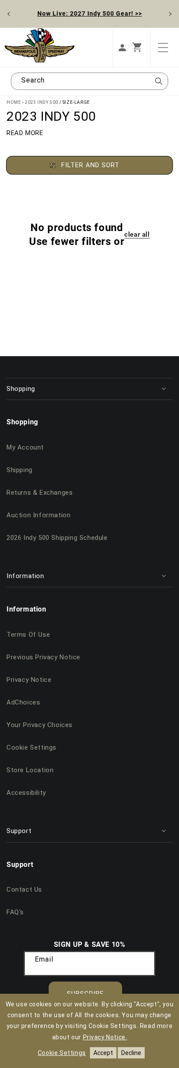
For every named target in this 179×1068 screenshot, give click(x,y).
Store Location (30, 770)
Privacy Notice (29, 680)
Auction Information (38, 515)
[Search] (158, 83)
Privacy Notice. (105, 1037)
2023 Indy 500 (41, 102)
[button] (141, 47)
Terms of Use (28, 634)
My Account (25, 447)
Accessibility (26, 793)
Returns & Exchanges (40, 492)
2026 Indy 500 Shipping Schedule (57, 538)
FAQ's (15, 912)
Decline (131, 1052)
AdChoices (23, 702)
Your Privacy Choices (40, 725)
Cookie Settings (31, 747)
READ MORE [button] (25, 133)
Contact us (24, 889)
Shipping (20, 470)
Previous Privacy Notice (43, 657)
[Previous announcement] (8, 14)
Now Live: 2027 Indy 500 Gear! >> (89, 13)
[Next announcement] (170, 14)
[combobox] (89, 81)
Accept (103, 1052)
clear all (136, 234)
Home (14, 102)
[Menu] (162, 47)
